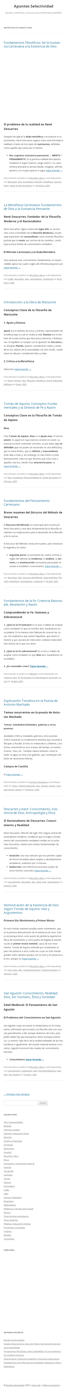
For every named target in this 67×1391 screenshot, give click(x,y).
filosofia (38, 181)
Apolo (10, 380)
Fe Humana (26, 677)
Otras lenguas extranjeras (16, 1216)
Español (7, 1152)
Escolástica (28, 181)
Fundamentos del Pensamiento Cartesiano (27, 503)
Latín (6, 1193)
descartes (12, 181)
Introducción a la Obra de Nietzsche (30, 302)
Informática (9, 1186)
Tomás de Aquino (50, 477)
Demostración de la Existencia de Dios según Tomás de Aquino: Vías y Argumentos (31, 909)
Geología (8, 1174)
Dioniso (17, 380)
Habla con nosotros (51, 1385)
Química (7, 1231)
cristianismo (27, 1070)
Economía (8, 1144)
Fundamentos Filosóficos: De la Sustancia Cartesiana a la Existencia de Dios (32, 44)
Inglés (6, 1190)
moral (49, 380)
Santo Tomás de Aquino (21, 185)
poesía (52, 785)
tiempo (18, 789)
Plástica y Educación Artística (17, 1223)
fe (19, 677)
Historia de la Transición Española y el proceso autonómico (32, 1358)
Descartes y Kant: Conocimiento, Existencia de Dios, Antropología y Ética (31, 811)
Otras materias (11, 1220)
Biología (7, 1126)
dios (20, 181)
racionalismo (36, 279)
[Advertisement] (33, 86)
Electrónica (9, 1148)
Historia (7, 1182)
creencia (8, 677)
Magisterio (9, 1201)
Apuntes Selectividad (33, 6)
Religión (33, 673)
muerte (44, 785)
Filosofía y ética (36, 178)
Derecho (8, 1137)
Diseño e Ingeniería (13, 1141)
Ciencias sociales (12, 1129)
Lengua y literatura (38, 782)
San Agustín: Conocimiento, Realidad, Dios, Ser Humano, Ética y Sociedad (31, 995)
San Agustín (14, 1074)
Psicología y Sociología (14, 1227)
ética (39, 882)
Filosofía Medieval (32, 477)
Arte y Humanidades (13, 1122)
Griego (7, 1178)
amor (14, 785)
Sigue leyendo (54, 170)
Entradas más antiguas (17, 1094)
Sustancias (48, 279)
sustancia (38, 581)
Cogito (11, 279)
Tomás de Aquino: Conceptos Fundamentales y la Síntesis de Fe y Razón (31, 406)
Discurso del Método (33, 577)
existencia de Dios (32, 970)
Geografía (8, 1171)
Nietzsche (57, 380)
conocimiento (14, 882)
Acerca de (35, 1385)
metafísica (48, 181)
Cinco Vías (12, 970)
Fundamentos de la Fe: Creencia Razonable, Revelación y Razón (33, 603)
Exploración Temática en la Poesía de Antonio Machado (31, 703)
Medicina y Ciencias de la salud (18, 1208)
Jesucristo (53, 677)
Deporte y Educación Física (16, 1133)
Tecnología (9, 1238)
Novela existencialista (14, 1340)
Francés (7, 1167)
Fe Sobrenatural (40, 677)
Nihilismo (8, 384)
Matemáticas (10, 1205)
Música (7, 1212)
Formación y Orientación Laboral (19, 1163)
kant (44, 882)
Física (6, 1159)
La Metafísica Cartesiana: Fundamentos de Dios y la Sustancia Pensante (33, 207)
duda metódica (50, 577)
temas (11, 789)
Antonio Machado (26, 785)
